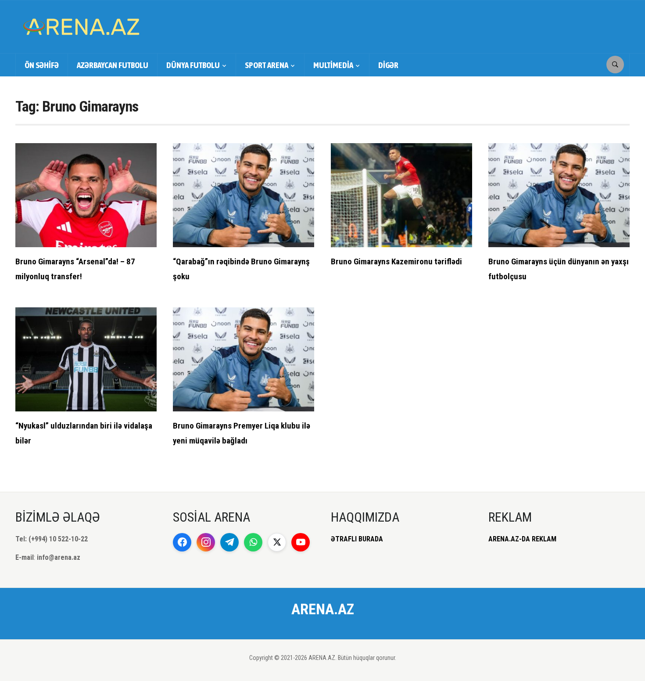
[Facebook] (182, 542)
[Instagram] (206, 542)
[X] (277, 542)
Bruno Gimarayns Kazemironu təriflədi (396, 261)
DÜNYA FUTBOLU (193, 65)
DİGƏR (388, 65)
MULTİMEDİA (333, 65)
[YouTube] (300, 542)
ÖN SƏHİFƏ (42, 65)
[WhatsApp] (253, 542)
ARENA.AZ (322, 609)
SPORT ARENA (266, 65)
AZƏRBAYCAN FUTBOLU (112, 65)
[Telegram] (229, 542)
